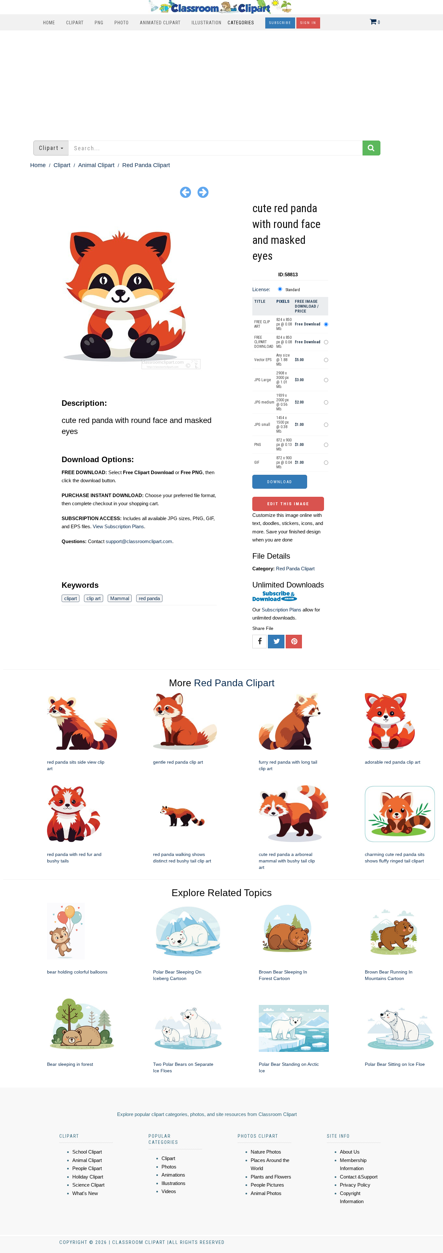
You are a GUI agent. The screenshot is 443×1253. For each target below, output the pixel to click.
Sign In (308, 23)
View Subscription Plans (118, 526)
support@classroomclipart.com (139, 541)
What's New (85, 1193)
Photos (169, 1166)
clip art (94, 598)
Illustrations (174, 1183)
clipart (70, 598)
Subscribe (280, 23)
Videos (169, 1191)
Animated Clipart (160, 22)
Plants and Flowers (271, 1176)
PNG (99, 22)
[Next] (203, 191)
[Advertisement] (221, 82)
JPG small (262, 424)
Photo (121, 22)
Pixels (283, 301)
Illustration (207, 22)
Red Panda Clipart (146, 165)
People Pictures (267, 1185)
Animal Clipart (96, 165)
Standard (292, 290)
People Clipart (87, 1168)
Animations (173, 1175)
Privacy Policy (355, 1185)
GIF (256, 462)
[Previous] (185, 191)
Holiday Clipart (87, 1176)
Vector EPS (262, 360)
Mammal (119, 598)
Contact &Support (358, 1176)
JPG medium (264, 402)
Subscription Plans (281, 609)
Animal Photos (266, 1193)
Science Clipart (88, 1185)
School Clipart (87, 1152)
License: (261, 289)
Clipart (75, 22)
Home (49, 22)
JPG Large (262, 380)
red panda (149, 598)
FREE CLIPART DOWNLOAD (263, 342)
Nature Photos (266, 1152)
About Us (350, 1152)
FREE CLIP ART (262, 324)
